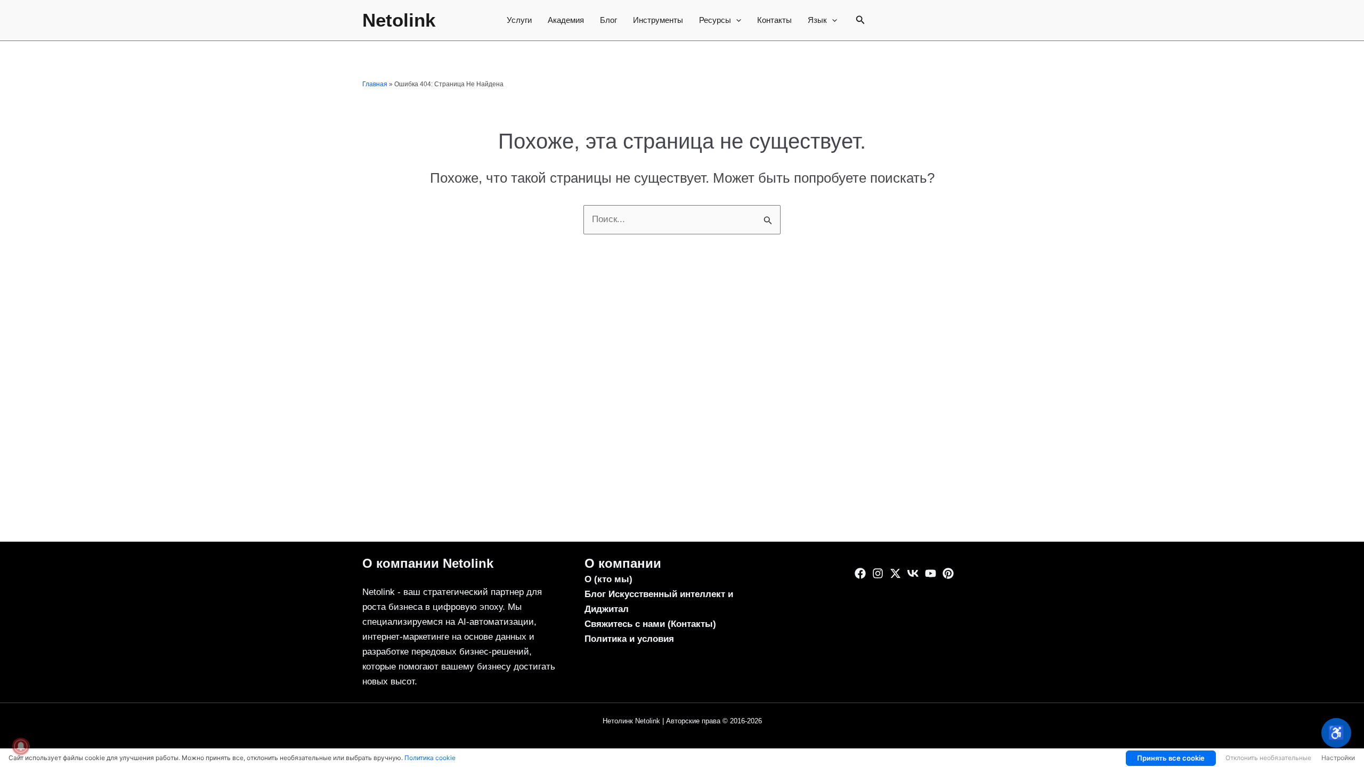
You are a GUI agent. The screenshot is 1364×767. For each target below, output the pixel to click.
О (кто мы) (608, 579)
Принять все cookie (1171, 758)
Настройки (1338, 758)
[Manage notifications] (20, 746)
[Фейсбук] (860, 573)
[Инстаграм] (877, 573)
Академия (566, 20)
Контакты (774, 20)
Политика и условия (629, 639)
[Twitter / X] (895, 573)
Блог (608, 20)
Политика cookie (430, 758)
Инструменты (658, 20)
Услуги (519, 20)
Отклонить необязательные (1268, 758)
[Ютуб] (930, 573)
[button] (736, 20)
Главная (374, 84)
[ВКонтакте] (913, 573)
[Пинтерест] (948, 573)
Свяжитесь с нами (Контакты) (650, 624)
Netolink (398, 20)
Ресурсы (715, 20)
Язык (817, 20)
